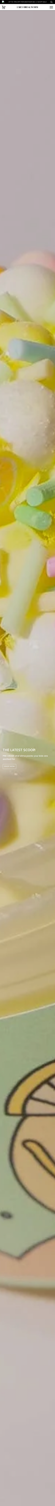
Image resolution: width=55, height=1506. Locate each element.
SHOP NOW (9, 766)
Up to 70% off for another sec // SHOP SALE (27, 2)
